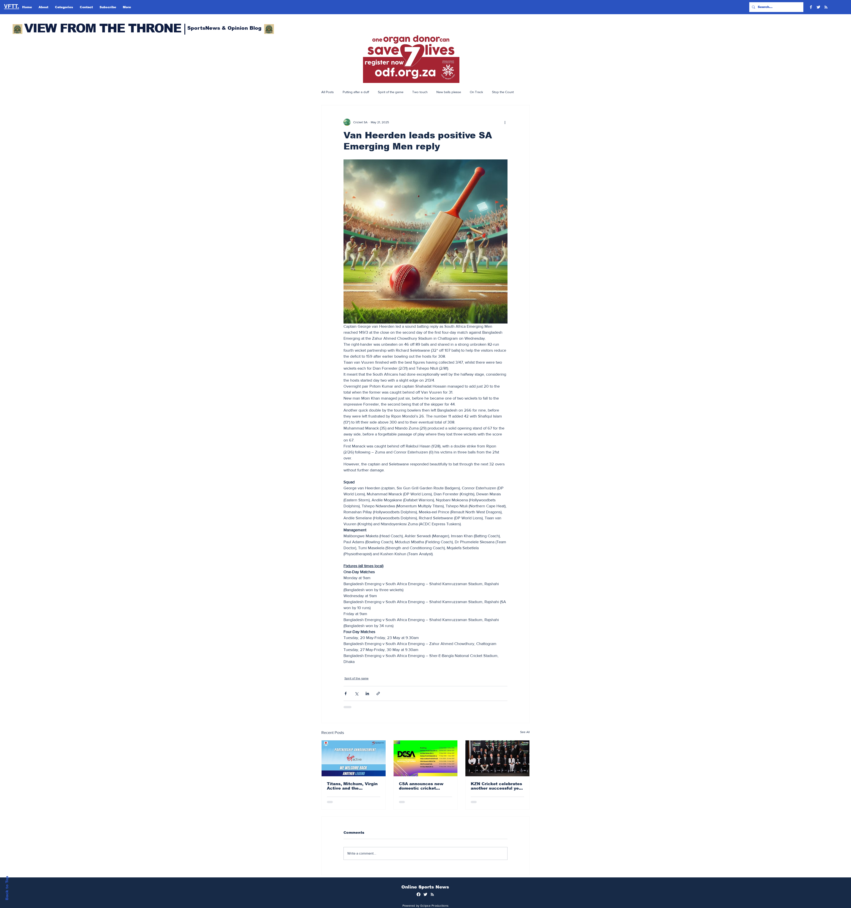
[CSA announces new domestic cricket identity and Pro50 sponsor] (426, 758)
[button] (411, 59)
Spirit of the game (390, 92)
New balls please (448, 92)
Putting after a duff (356, 92)
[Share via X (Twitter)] (356, 693)
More (496, 92)
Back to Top (7, 888)
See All (525, 732)
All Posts (327, 92)
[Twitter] (818, 7)
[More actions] (504, 122)
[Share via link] (378, 693)
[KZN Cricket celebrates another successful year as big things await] (497, 758)
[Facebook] (810, 7)
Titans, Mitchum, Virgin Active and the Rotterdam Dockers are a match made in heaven (352, 786)
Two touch (419, 92)
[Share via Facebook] (346, 693)
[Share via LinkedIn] (367, 693)
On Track (476, 92)
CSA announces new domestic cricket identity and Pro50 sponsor (421, 786)
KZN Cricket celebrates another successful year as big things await (497, 786)
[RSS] (826, 7)
